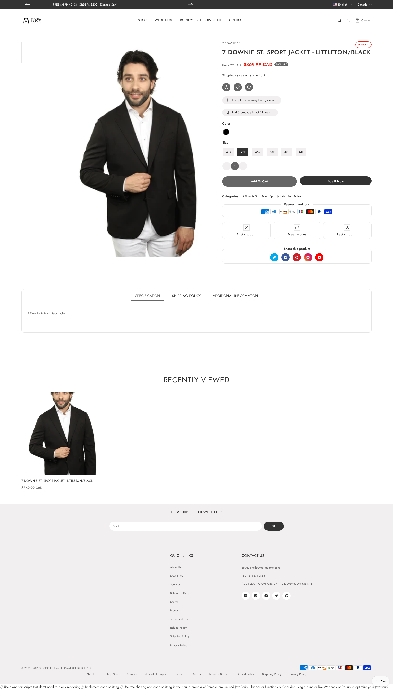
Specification (147, 295)
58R (272, 152)
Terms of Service (180, 619)
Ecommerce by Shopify (76, 668)
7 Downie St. (250, 196)
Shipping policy (186, 295)
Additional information (235, 295)
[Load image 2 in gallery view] (43, 52)
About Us (175, 567)
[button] (190, 4)
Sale (264, 196)
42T (286, 152)
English (343, 4)
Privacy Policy (178, 645)
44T (301, 152)
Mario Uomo (41, 668)
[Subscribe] (274, 526)
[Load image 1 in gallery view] (43, 45)
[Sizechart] (226, 87)
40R (228, 152)
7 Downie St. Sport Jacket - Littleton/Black (57, 481)
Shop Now (176, 576)
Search (174, 602)
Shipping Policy (179, 636)
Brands (174, 610)
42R (243, 152)
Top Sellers (294, 196)
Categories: (231, 196)
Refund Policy (178, 628)
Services (175, 584)
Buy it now (336, 181)
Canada (362, 4)
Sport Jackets (277, 196)
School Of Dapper (181, 593)
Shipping (228, 75)
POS (52, 668)
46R (257, 152)
